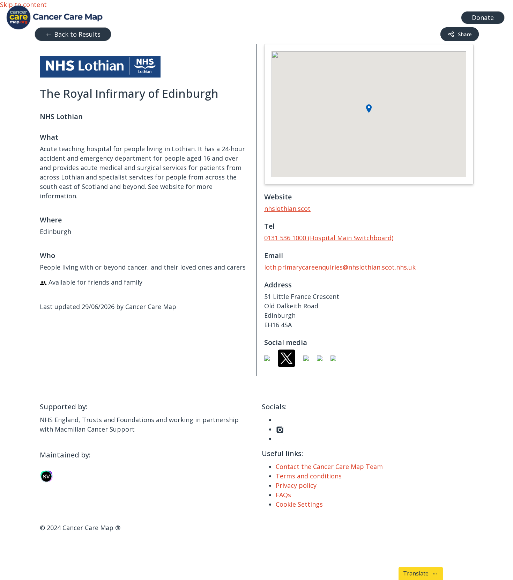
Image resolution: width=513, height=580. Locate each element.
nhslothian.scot (287, 208)
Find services (436, 16)
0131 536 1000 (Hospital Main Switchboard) (328, 238)
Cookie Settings (299, 504)
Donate (483, 17)
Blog (328, 16)
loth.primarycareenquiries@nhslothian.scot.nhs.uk (340, 267)
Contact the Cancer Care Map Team (329, 466)
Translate (417, 573)
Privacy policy (296, 485)
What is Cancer (292, 16)
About (350, 16)
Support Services (233, 16)
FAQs (283, 495)
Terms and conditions (309, 476)
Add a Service (391, 16)
